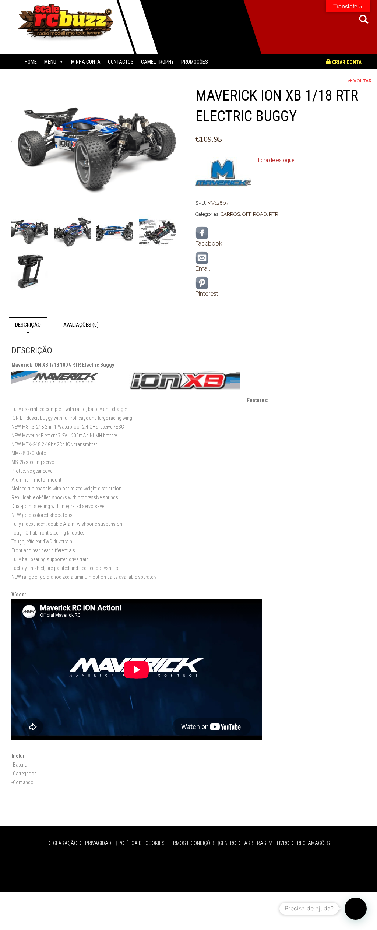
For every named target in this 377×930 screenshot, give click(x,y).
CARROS (230, 214)
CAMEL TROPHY (157, 62)
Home (31, 62)
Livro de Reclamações (303, 843)
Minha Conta (86, 62)
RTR (273, 214)
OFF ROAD (254, 214)
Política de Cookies (141, 843)
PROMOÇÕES (194, 62)
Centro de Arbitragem (246, 843)
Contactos (121, 62)
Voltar (361, 81)
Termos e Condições (192, 843)
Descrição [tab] (28, 324)
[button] (356, 909)
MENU (50, 62)
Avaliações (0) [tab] (81, 324)
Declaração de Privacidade (81, 843)
